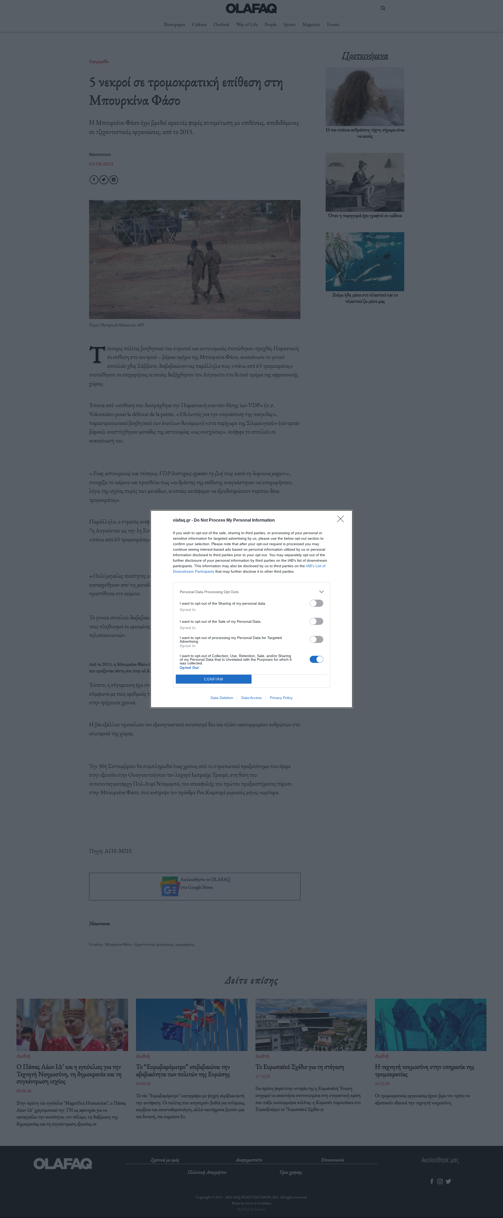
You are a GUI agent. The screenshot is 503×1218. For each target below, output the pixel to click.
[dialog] (251, 609)
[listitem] (251, 591)
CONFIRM (213, 679)
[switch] (316, 603)
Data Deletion (222, 698)
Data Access (251, 698)
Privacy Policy (281, 698)
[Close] (342, 521)
